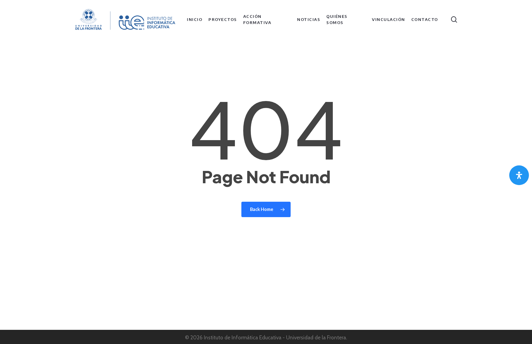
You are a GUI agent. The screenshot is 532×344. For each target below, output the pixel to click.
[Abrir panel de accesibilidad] (519, 175)
